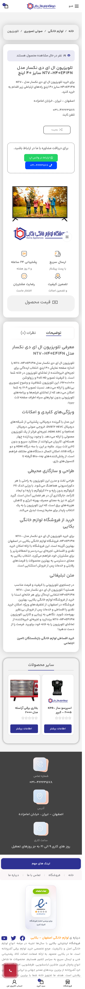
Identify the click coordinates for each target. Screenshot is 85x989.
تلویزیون (13, 31)
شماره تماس (40, 776)
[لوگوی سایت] (41, 6)
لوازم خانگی (55, 31)
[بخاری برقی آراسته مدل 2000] (24, 690)
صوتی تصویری (33, 31)
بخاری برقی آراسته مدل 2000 (26, 710)
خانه (71, 31)
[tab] (53, 333)
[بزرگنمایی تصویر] (67, 237)
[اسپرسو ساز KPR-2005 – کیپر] (58, 690)
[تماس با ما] (10, 970)
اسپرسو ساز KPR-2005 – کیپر (60, 710)
